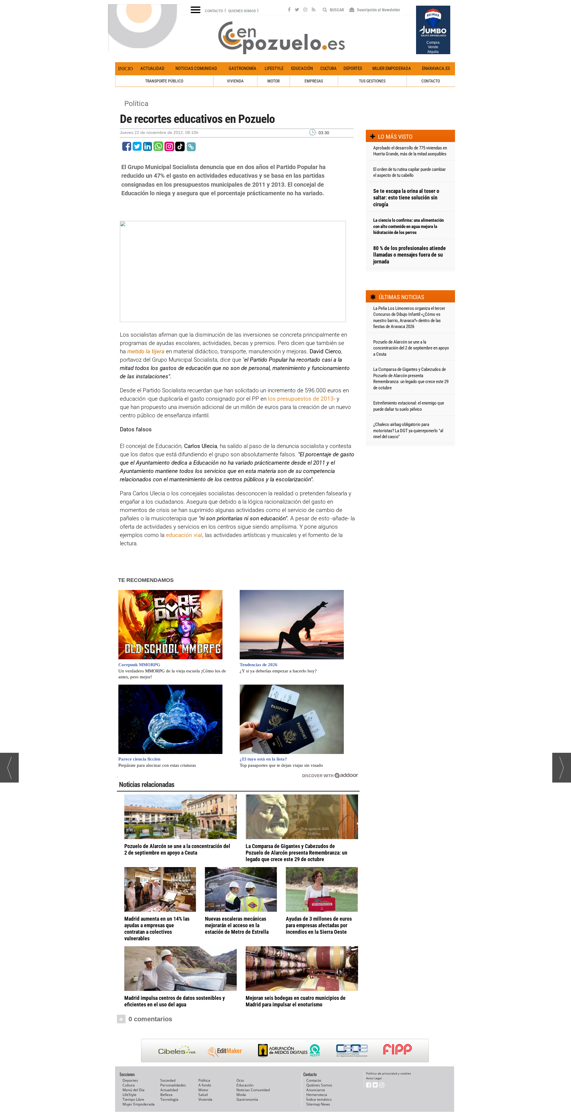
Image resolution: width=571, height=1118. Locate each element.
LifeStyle (274, 68)
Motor (203, 1089)
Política (136, 103)
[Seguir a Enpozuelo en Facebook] (289, 10)
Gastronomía (242, 68)
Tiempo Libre (133, 1099)
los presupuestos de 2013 (301, 398)
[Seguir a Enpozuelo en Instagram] (305, 10)
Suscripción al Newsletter (378, 9)
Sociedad (167, 1080)
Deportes (352, 68)
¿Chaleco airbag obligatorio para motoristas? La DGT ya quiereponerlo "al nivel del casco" (408, 430)
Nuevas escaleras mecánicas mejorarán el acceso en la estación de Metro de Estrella (237, 925)
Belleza (166, 1094)
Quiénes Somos (319, 1085)
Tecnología (169, 1099)
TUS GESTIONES (372, 81)
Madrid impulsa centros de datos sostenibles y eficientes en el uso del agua (174, 1001)
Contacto (214, 11)
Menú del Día (134, 1089)
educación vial (184, 535)
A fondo (204, 1085)
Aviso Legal (374, 1078)
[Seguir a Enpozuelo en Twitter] (297, 10)
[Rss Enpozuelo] (313, 10)
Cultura (328, 68)
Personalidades (173, 1085)
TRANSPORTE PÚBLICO (164, 81)
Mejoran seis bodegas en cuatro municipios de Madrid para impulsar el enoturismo (296, 1001)
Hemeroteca (316, 1094)
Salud (203, 1094)
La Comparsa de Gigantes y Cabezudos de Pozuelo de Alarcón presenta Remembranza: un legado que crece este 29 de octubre (296, 852)
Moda (241, 1094)
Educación (302, 68)
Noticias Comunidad (196, 68)
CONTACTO (430, 81)
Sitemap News (318, 1104)
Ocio (240, 1080)
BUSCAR (336, 9)
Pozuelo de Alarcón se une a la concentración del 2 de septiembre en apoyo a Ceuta (177, 849)
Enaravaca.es (436, 68)
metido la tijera (145, 351)
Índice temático (319, 1099)
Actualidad (152, 68)
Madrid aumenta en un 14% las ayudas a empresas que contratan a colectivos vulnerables (156, 928)
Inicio (125, 68)
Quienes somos (242, 11)
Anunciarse (315, 1089)
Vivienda (205, 1099)
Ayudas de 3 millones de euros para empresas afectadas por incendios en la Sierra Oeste (319, 925)
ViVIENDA (235, 81)
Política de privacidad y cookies (388, 1073)
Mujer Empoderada (391, 68)
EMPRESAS (314, 81)
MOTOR (273, 81)
